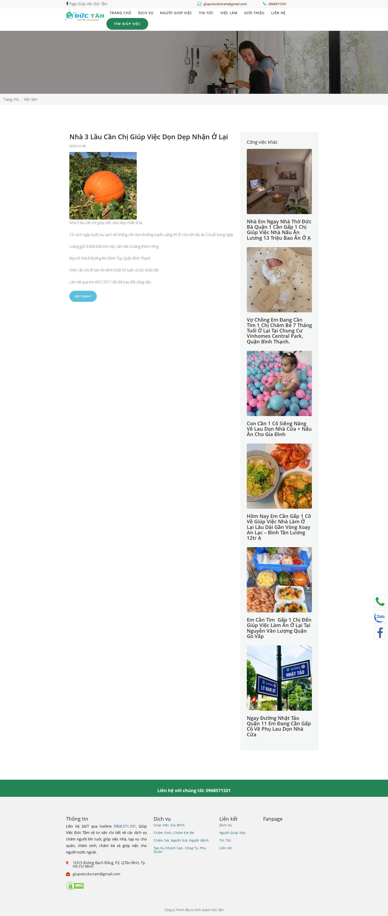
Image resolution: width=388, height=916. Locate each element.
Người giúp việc (176, 13)
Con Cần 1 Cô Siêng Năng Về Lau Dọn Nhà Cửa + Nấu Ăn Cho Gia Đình (279, 428)
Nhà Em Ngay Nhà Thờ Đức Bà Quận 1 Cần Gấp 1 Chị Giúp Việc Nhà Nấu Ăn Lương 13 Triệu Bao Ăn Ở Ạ (279, 229)
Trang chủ (120, 13)
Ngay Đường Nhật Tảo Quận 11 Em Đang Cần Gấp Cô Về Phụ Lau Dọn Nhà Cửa (279, 726)
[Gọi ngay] (380, 601)
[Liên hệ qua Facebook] (380, 632)
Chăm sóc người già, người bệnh (181, 840)
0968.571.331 (125, 826)
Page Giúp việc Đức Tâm (87, 3)
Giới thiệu (254, 13)
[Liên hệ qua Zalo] (380, 617)
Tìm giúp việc (127, 24)
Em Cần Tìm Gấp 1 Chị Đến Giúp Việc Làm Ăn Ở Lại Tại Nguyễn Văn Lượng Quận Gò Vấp (279, 627)
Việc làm (229, 13)
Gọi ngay (83, 296)
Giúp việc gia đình (169, 825)
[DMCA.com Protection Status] (75, 885)
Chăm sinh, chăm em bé (174, 833)
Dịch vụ (145, 13)
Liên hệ (278, 13)
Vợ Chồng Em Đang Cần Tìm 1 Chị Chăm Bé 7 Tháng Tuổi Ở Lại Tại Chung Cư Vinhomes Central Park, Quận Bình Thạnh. (279, 330)
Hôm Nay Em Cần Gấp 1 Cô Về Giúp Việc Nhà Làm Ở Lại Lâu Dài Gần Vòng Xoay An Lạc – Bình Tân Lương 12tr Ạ (279, 527)
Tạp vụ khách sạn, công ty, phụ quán (180, 850)
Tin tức (206, 13)
